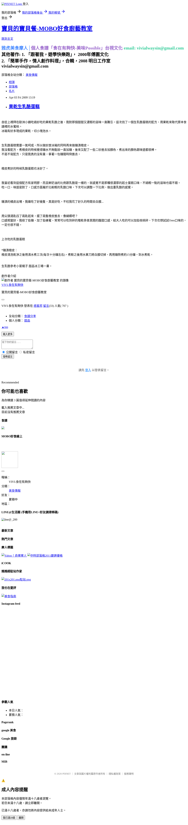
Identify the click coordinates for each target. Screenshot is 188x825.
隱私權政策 (115, 773)
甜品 (27, 320)
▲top (4, 327)
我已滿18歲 (9, 817)
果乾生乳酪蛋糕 (24, 106)
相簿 (12, 82)
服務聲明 (129, 773)
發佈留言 (7, 356)
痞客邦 (38, 305)
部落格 (13, 86)
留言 (46, 305)
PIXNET (66, 773)
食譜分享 (30, 316)
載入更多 (7, 334)
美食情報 (31, 74)
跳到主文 (7, 38)
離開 (21, 817)
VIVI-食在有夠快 (12, 284)
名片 (12, 91)
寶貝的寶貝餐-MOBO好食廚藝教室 (47, 28)
